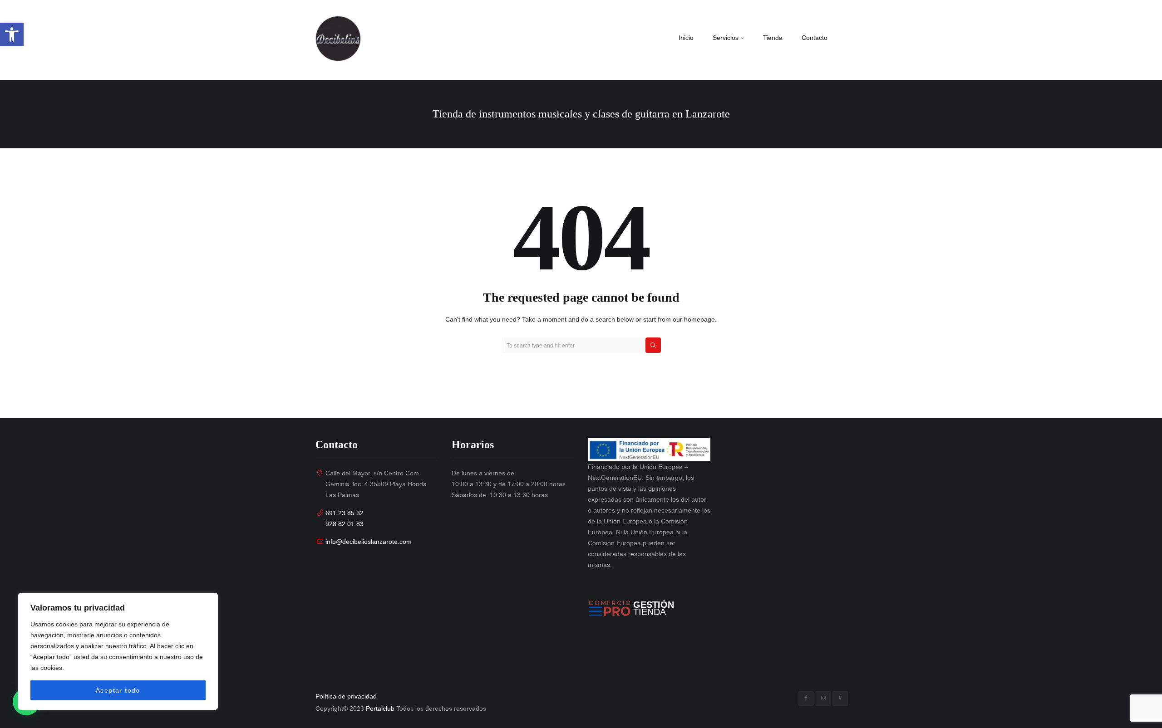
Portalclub (380, 708)
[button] (12, 34)
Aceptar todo (118, 690)
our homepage (694, 319)
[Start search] (653, 345)
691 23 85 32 (344, 513)
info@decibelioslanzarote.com (368, 541)
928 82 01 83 (344, 524)
